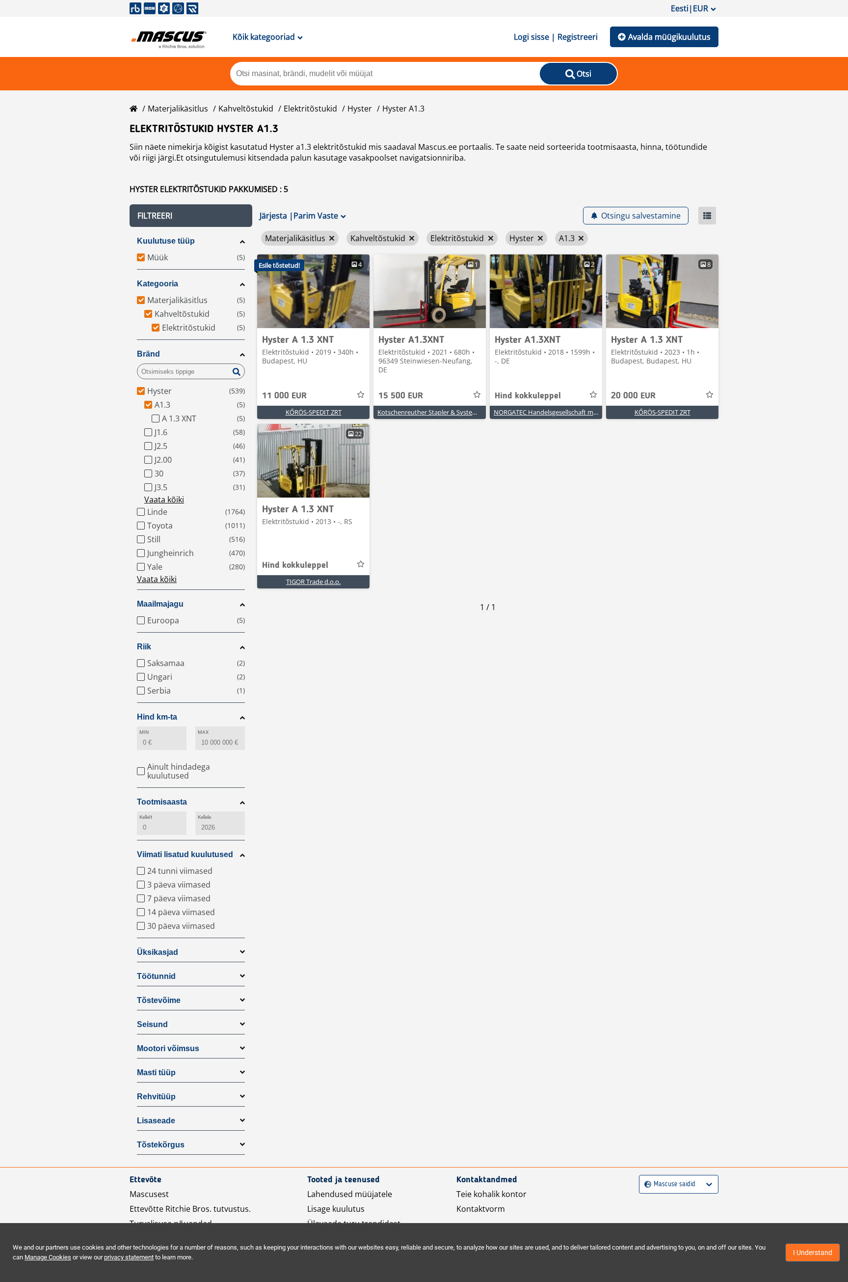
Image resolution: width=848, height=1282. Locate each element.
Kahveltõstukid (245, 108)
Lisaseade (156, 1120)
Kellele (205, 817)
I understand (812, 1252)
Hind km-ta (157, 717)
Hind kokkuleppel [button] (528, 395)
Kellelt (145, 817)
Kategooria (157, 283)
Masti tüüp (156, 1072)
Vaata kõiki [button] (164, 499)
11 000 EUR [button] (284, 395)
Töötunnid (156, 976)
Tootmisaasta (162, 802)
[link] (313, 291)
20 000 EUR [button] (633, 395)
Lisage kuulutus (336, 1208)
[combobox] (645, 1184)
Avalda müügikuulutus (669, 36)
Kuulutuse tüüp (166, 241)
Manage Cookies (48, 1257)
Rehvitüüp (156, 1096)
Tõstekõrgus (161, 1145)
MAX (203, 732)
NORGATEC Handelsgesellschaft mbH (548, 412)
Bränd (148, 354)
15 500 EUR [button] (400, 395)
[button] (191, 215)
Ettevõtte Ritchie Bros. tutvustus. (190, 1208)
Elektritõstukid (310, 108)
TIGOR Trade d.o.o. (313, 581)
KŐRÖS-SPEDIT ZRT (314, 412)
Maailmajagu (160, 604)
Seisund (152, 1024)
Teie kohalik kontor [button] (491, 1194)
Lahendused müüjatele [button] (349, 1194)
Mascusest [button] (149, 1194)
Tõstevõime (159, 1000)
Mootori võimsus (168, 1048)
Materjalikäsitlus (178, 108)
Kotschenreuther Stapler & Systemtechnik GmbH (448, 412)
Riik (144, 646)
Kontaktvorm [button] (480, 1208)
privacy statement (129, 1257)
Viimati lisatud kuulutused (185, 854)
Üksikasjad (157, 952)
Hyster (359, 108)
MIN (144, 732)
